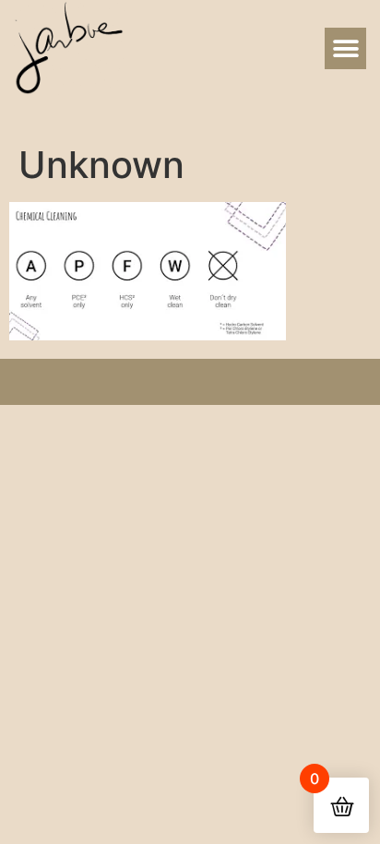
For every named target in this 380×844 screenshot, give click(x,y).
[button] (345, 48)
